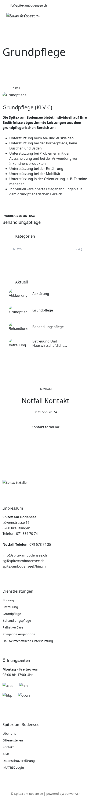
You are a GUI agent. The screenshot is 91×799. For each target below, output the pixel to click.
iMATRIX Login (13, 767)
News (16, 87)
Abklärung (40, 294)
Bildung (8, 600)
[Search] (67, 16)
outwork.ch (72, 794)
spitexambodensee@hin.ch (24, 566)
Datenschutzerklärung (19, 760)
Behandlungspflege (48, 327)
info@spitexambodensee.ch (25, 555)
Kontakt (8, 747)
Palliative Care (13, 627)
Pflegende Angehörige (19, 634)
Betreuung (10, 607)
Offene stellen (13, 740)
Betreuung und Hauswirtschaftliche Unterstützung (48, 343)
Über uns (9, 733)
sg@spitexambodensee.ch (23, 560)
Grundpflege (42, 310)
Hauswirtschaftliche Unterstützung (28, 641)
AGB (6, 754)
